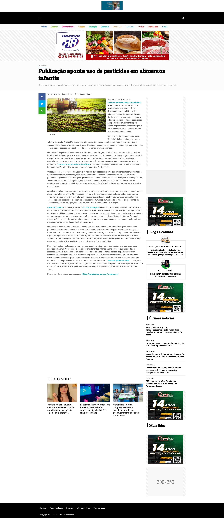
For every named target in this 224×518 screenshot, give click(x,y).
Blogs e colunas (56, 508)
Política (43, 27)
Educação (93, 27)
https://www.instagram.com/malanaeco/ (100, 274)
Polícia (141, 27)
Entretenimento (68, 27)
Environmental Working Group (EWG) (124, 102)
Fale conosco (99, 508)
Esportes (54, 27)
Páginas (69, 508)
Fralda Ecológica (91, 207)
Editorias (42, 508)
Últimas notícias (83, 508)
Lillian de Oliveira (55, 207)
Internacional (153, 27)
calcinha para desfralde (118, 260)
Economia (105, 27)
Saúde (164, 27)
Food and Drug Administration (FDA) (73, 164)
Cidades (81, 27)
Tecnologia (130, 27)
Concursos (117, 27)
